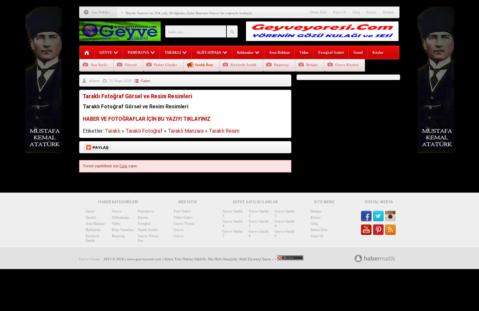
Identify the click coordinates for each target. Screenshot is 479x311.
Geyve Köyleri (346, 65)
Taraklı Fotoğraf (144, 131)
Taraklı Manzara (186, 131)
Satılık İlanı (204, 65)
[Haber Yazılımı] (382, 258)
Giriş (356, 12)
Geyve (117, 211)
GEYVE (105, 52)
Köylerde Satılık (243, 65)
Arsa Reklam (279, 52)
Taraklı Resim (224, 131)
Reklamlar (245, 52)
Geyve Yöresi (184, 223)
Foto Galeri (182, 211)
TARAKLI (173, 52)
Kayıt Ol (339, 12)
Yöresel (131, 65)
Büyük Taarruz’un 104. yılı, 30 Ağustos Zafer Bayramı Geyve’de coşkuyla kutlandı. (189, 13)
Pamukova (146, 211)
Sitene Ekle (318, 12)
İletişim (388, 12)
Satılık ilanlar (148, 230)
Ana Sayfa (99, 65)
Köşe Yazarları (123, 230)
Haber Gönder (165, 65)
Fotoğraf (144, 223)
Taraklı (112, 131)
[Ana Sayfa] (87, 52)
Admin (94, 81)
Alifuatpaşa (120, 217)
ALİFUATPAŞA (208, 52)
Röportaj (281, 65)
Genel (358, 52)
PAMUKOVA (138, 52)
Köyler (378, 52)
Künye (371, 12)
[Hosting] (358, 258)
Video (304, 52)
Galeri (145, 81)
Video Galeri (183, 217)
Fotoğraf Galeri (331, 52)
